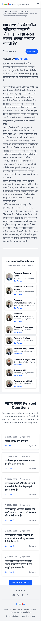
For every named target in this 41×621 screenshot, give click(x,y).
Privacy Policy (25, 612)
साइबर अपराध (24, 11)
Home (5, 11)
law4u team (21, 58)
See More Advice (19, 582)
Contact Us (14, 612)
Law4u (32, 616)
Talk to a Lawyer (16, 610)
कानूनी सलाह (13, 11)
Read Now (8, 445)
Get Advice (18, 281)
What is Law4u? (30, 610)
